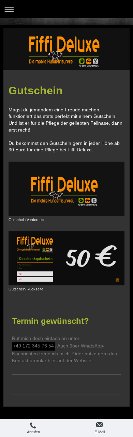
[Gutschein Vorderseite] (66, 189)
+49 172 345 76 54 (33, 346)
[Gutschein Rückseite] (66, 258)
